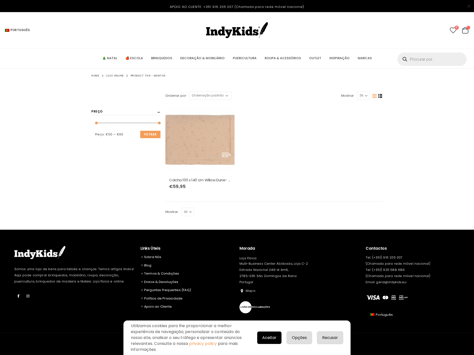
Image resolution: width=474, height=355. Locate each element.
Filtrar (150, 134)
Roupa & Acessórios (283, 58)
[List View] (380, 95)
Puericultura (245, 58)
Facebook (18, 296)
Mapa (250, 290)
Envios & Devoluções (161, 282)
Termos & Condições (161, 273)
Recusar (330, 337)
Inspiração (339, 58)
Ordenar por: (176, 95)
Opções (299, 337)
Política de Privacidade (163, 298)
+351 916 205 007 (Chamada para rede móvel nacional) (253, 6)
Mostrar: (348, 95)
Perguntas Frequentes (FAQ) (167, 290)
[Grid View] (374, 95)
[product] (200, 139)
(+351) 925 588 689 (388, 269)
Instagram (28, 296)
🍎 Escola (134, 58)
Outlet (315, 58)
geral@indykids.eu (391, 282)
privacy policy (203, 343)
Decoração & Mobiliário (202, 58)
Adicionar (226, 113)
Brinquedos (161, 58)
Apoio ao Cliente (158, 306)
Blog (148, 265)
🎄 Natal (109, 58)
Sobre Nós (152, 257)
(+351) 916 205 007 (387, 257)
